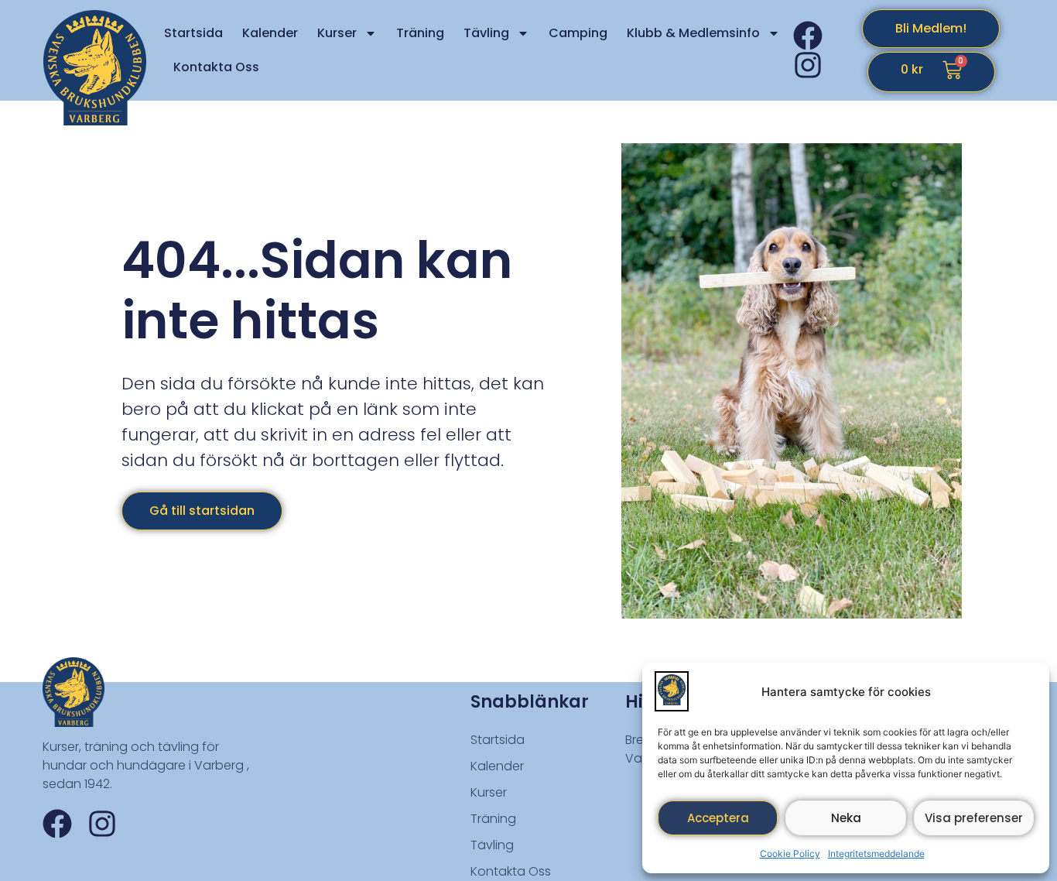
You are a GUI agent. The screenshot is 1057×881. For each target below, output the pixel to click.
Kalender (270, 33)
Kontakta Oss (216, 67)
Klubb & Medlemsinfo (693, 33)
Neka (846, 818)
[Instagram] (808, 65)
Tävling (486, 33)
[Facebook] (808, 35)
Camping (578, 33)
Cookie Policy (790, 853)
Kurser (337, 33)
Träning (420, 33)
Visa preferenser (974, 818)
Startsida (193, 33)
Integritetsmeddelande (876, 853)
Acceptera (718, 818)
